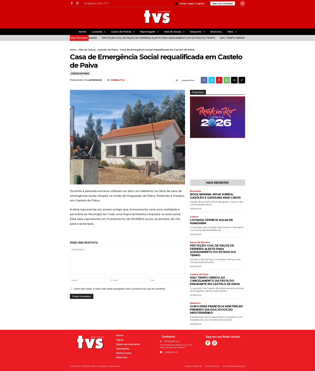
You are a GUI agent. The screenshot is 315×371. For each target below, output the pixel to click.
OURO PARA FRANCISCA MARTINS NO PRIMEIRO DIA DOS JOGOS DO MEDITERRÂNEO (216, 309)
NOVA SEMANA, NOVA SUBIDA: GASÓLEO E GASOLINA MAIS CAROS (215, 196)
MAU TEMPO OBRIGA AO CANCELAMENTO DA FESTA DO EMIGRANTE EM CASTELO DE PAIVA (215, 281)
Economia (195, 191)
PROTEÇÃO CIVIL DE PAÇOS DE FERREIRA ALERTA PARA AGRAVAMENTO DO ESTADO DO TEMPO (145, 37)
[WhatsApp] (226, 80)
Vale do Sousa (86, 49)
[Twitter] (211, 80)
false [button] (194, 134)
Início (73, 49)
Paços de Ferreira (200, 242)
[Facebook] (72, 3)
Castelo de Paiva (108, 49)
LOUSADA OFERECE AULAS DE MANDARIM (211, 221)
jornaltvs (118, 80)
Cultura (194, 217)
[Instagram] (77, 3)
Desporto (195, 303)
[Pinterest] (219, 80)
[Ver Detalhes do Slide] (217, 117)
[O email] (234, 80)
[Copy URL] (242, 80)
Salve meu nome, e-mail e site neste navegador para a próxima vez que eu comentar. (120, 288)
